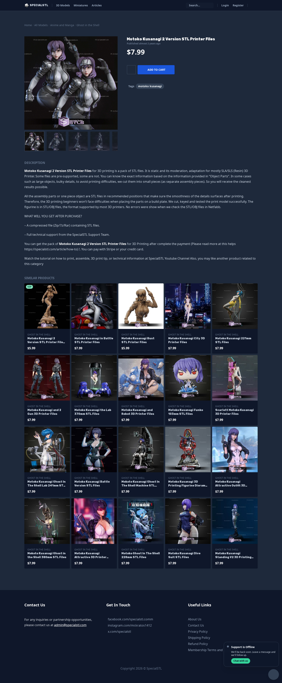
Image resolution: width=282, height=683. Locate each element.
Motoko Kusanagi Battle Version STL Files (92, 483)
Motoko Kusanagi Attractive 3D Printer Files (90, 555)
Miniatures (81, 5)
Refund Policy (198, 644)
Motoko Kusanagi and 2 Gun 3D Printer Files (44, 412)
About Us (194, 619)
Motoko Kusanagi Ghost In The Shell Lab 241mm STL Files (46, 484)
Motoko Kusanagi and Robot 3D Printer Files (137, 412)
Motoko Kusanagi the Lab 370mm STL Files (92, 412)
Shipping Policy (199, 638)
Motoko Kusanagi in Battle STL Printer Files (93, 340)
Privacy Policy (198, 631)
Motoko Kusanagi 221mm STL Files (233, 340)
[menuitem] (34, 141)
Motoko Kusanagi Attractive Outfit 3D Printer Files (230, 484)
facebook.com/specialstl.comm (130, 619)
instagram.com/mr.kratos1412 (130, 625)
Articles (97, 5)
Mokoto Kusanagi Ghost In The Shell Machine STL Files (140, 484)
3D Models (63, 5)
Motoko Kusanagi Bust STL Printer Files (137, 340)
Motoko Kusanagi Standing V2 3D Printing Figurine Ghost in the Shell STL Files (233, 555)
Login (225, 5)
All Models (41, 25)
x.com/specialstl (119, 631)
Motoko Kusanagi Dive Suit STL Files (184, 555)
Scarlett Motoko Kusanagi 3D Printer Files (234, 412)
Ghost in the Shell (88, 25)
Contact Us (196, 625)
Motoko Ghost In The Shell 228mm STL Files (140, 555)
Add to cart (156, 69)
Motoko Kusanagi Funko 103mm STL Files (185, 412)
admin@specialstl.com (70, 625)
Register (238, 5)
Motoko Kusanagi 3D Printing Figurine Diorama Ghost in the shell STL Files (187, 484)
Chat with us (240, 660)
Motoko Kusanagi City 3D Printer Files (186, 340)
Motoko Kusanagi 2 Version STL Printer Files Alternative (46, 340)
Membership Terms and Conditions (213, 650)
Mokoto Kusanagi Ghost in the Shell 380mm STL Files (46, 555)
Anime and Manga (62, 25)
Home (28, 25)
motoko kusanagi (150, 86)
